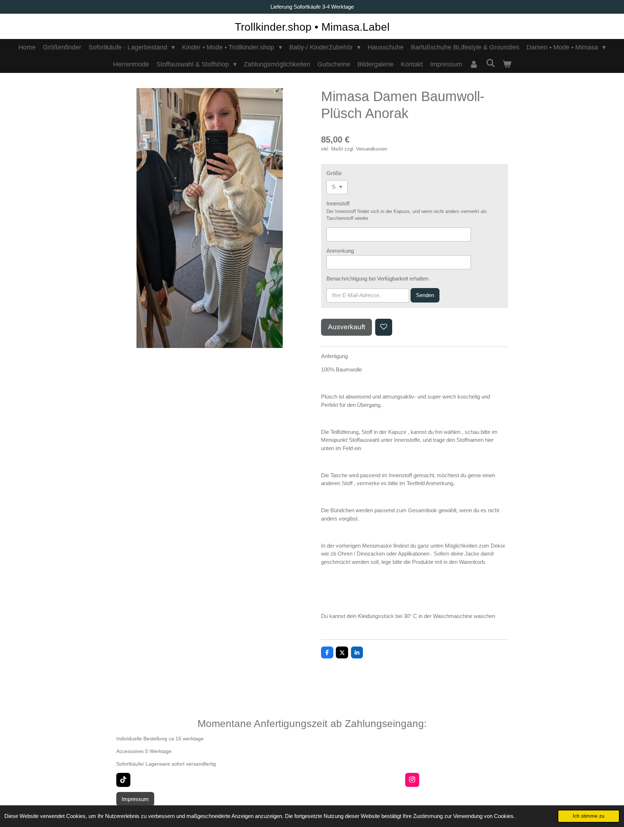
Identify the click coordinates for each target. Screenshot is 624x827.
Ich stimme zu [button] (588, 816)
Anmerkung (340, 251)
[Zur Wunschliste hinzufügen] (383, 327)
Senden (425, 295)
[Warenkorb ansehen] (506, 64)
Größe (334, 173)
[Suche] (490, 63)
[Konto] (474, 64)
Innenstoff (338, 203)
